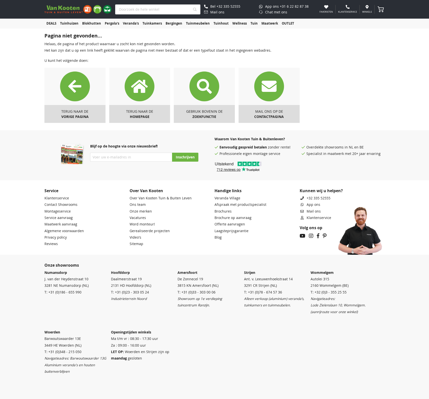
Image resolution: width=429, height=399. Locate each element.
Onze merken (141, 211)
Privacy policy (55, 237)
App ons (313, 204)
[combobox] (157, 9)
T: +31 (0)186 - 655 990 (62, 292)
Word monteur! (142, 224)
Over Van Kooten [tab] (146, 190)
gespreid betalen (252, 147)
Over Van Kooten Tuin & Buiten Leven (161, 198)
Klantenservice (56, 198)
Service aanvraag (58, 218)
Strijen (249, 272)
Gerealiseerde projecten (150, 231)
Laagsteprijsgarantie (231, 231)
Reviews (51, 244)
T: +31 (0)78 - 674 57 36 (263, 292)
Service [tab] (51, 190)
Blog (218, 237)
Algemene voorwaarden (64, 231)
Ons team (138, 204)
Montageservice (57, 211)
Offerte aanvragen (229, 224)
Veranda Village (227, 198)
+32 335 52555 (318, 198)
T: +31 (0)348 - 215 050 (62, 352)
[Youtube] (302, 236)
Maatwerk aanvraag (60, 224)
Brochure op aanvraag (232, 218)
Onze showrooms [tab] (61, 265)
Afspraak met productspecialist (240, 204)
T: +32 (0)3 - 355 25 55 (329, 292)
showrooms (334, 147)
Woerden (52, 332)
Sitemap (136, 244)
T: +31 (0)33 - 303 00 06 (196, 292)
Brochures (223, 211)
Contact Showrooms (60, 204)
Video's (135, 237)
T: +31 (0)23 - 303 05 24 (130, 292)
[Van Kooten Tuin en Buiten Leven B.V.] (77, 9)
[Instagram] (311, 236)
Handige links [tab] (228, 190)
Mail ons (314, 211)
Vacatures (138, 218)
